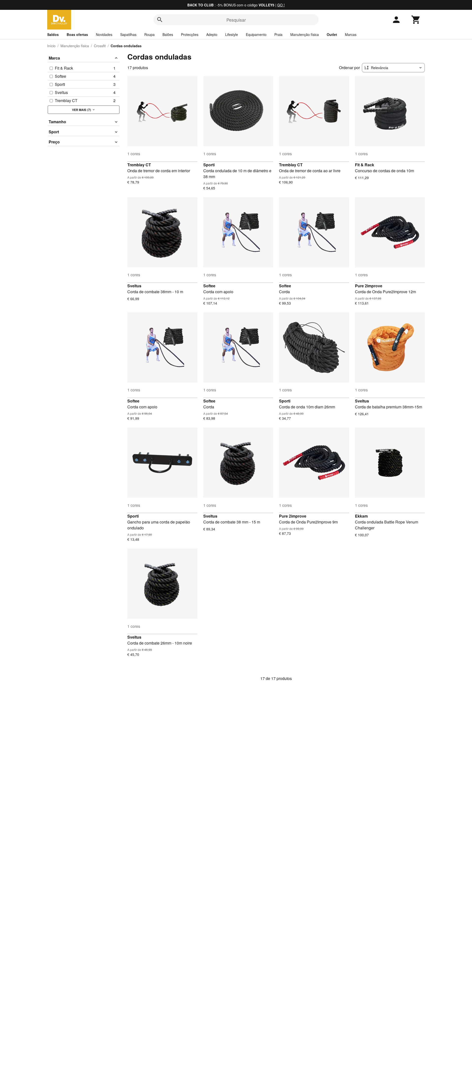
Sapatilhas (128, 34)
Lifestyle (231, 34)
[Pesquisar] (159, 19)
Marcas (350, 34)
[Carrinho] (416, 20)
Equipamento (256, 34)
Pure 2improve (368, 286)
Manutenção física (304, 34)
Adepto (211, 34)
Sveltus (134, 286)
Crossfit (100, 45)
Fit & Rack (364, 165)
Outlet (332, 34)
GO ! (281, 4)
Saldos (53, 34)
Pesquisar (236, 19)
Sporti (209, 165)
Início (51, 45)
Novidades (104, 34)
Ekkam (361, 516)
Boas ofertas (77, 34)
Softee (209, 286)
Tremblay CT (139, 165)
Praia (278, 34)
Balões (167, 34)
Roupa (149, 34)
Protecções (189, 34)
